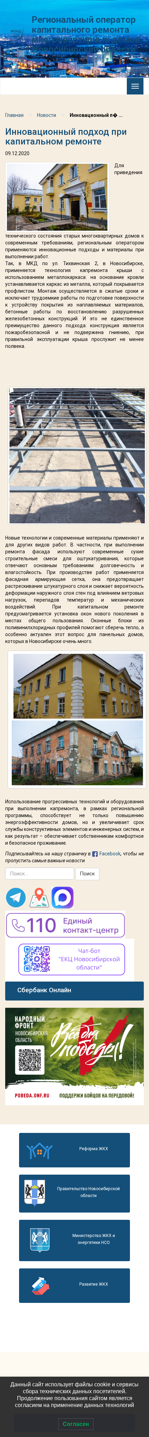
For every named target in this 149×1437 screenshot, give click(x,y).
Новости (46, 115)
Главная (14, 115)
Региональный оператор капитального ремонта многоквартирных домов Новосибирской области (86, 34)
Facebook (110, 853)
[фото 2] (77, 719)
